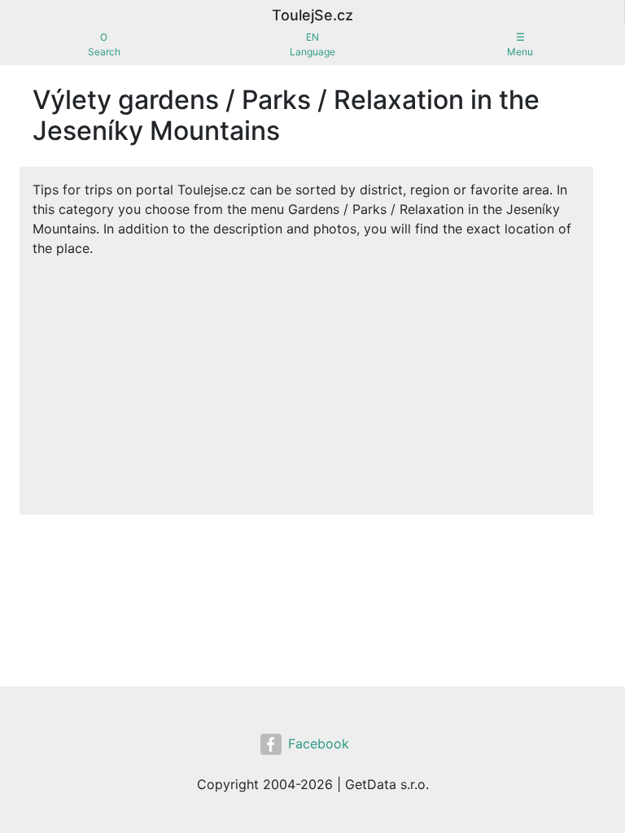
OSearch (104, 44)
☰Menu (520, 44)
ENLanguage (312, 44)
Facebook (318, 743)
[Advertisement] (306, 380)
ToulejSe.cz (312, 15)
